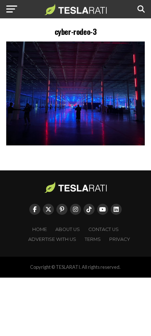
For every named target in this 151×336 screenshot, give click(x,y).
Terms (93, 239)
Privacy (119, 239)
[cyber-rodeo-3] (75, 143)
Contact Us (103, 229)
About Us (67, 229)
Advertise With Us (52, 239)
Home (39, 229)
